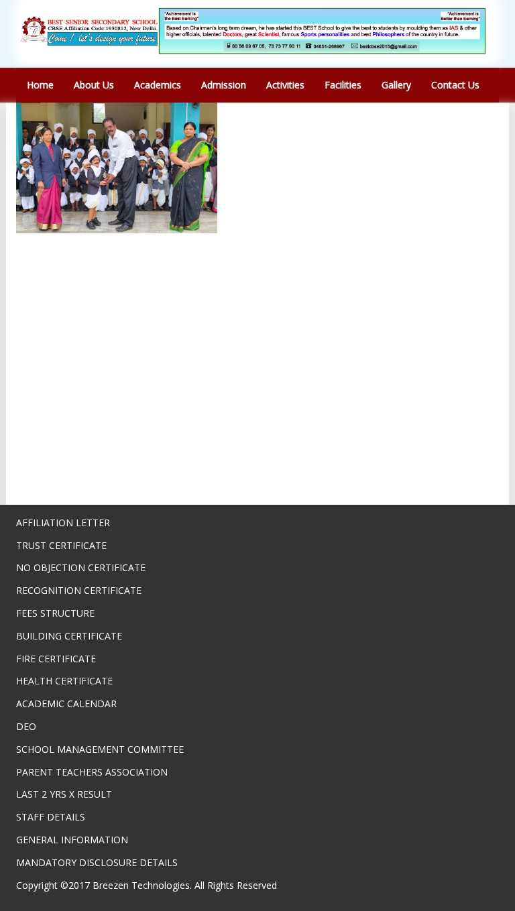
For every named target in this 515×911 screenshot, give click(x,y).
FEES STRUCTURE (55, 613)
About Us (94, 84)
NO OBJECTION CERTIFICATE (81, 567)
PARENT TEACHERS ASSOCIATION (92, 772)
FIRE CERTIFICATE (56, 658)
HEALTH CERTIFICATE (64, 680)
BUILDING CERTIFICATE (69, 635)
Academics (157, 84)
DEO (26, 726)
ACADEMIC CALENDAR (66, 703)
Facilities (343, 84)
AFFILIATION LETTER (63, 522)
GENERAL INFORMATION (72, 839)
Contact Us (455, 84)
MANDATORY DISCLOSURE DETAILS (97, 862)
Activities (285, 84)
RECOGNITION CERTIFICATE (78, 590)
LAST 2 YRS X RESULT (64, 794)
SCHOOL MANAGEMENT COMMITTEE (100, 749)
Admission (223, 84)
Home (40, 84)
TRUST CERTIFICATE (61, 545)
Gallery (396, 84)
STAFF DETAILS (50, 816)
